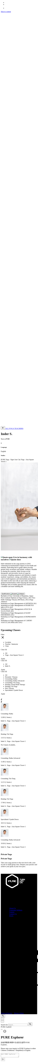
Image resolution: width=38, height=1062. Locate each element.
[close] (2, 256)
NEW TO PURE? (11, 423)
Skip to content (6, 12)
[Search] (3, 262)
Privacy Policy (19, 412)
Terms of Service (6, 412)
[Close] (2, 1019)
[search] (30, 1024)
